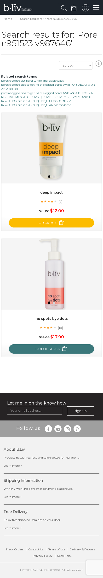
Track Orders (14, 549)
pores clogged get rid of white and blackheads (32, 80)
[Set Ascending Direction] (98, 65)
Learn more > (13, 465)
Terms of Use (56, 549)
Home (8, 18)
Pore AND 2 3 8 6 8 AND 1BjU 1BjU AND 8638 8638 (36, 105)
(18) (60, 328)
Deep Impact (51, 192)
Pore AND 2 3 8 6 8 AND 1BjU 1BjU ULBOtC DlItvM (36, 101)
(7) (60, 201)
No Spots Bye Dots (51, 318)
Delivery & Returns (82, 549)
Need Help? (64, 556)
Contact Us (35, 549)
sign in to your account (85, 9)
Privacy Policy (42, 556)
